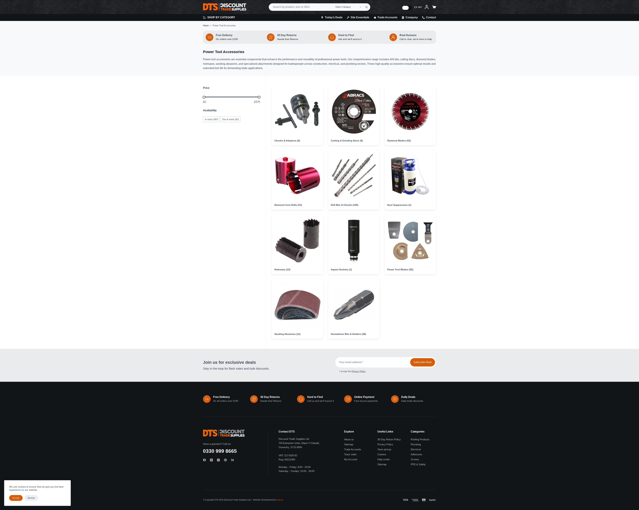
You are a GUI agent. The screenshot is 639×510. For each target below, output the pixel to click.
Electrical (416, 449)
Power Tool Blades (400, 269)
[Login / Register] (427, 7)
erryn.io (279, 500)
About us (349, 439)
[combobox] (301, 7)
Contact (431, 17)
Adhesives (416, 454)
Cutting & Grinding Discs (347, 140)
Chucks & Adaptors (287, 140)
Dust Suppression (399, 205)
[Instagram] (218, 460)
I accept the (352, 371)
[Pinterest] (225, 460)
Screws (415, 459)
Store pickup (384, 449)
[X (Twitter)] (211, 460)
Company (412, 17)
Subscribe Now (423, 362)
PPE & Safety (418, 464)
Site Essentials (360, 17)
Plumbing (416, 444)
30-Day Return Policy (389, 439)
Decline (31, 498)
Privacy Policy (359, 371)
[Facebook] (204, 460)
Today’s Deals (333, 17)
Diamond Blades (399, 140)
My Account (350, 459)
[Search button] (366, 7)
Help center (383, 459)
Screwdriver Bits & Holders (348, 334)
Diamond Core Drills (288, 205)
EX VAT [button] (418, 7)
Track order (350, 454)
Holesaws (282, 269)
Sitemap (348, 444)
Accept (15, 498)
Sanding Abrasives (287, 334)
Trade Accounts (387, 17)
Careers (381, 454)
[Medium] (232, 460)
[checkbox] (211, 119)
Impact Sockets (341, 269)
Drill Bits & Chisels (344, 205)
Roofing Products (420, 439)
